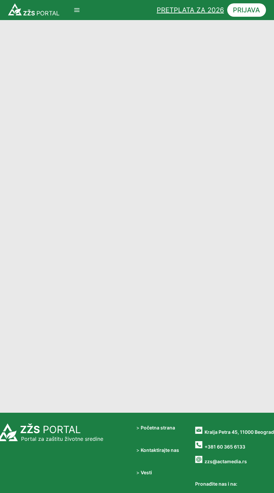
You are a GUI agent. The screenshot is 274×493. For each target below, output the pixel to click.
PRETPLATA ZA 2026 (190, 10)
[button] (77, 10)
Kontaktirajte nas (160, 450)
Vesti (146, 472)
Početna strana (158, 427)
